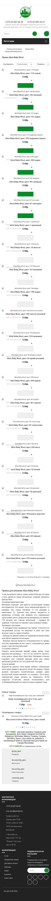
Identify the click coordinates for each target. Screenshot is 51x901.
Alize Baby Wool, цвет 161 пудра (25, 117)
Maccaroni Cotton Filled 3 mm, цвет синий (25, 719)
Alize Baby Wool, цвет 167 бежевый (25, 270)
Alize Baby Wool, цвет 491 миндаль (25, 182)
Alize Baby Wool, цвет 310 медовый (25, 336)
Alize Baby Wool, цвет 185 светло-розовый (25, 314)
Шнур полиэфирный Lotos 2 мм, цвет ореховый (25, 700)
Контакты (7, 874)
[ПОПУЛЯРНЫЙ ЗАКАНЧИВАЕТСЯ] (25, 91)
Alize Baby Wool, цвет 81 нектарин (25, 203)
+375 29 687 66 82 (14, 22)
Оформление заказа (11, 860)
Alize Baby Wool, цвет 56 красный (25, 492)
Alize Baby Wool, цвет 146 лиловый (25, 95)
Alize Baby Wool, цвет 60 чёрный (25, 536)
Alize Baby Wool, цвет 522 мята (25, 447)
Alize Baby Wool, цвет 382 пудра (25, 160)
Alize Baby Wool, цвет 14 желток (25, 247)
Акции (6, 871)
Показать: (41, 64)
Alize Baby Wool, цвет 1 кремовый (25, 225)
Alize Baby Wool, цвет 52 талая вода (25, 425)
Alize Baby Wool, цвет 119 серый (25, 73)
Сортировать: (8, 64)
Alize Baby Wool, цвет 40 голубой (25, 403)
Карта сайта (8, 878)
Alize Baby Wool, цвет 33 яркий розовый (25, 358)
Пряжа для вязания (14, 49)
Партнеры (7, 867)
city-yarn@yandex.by (14, 811)
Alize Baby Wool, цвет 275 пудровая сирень (25, 138)
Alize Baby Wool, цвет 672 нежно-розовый (25, 558)
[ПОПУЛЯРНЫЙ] (25, 156)
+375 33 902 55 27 (36, 22)
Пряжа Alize (29, 49)
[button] (43, 692)
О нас (6, 856)
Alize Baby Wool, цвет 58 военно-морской (25, 514)
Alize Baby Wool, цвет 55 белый (25, 469)
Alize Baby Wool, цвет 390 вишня (25, 381)
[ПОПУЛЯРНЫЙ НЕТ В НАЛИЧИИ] (25, 222)
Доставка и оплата (11, 863)
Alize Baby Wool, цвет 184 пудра (25, 292)
